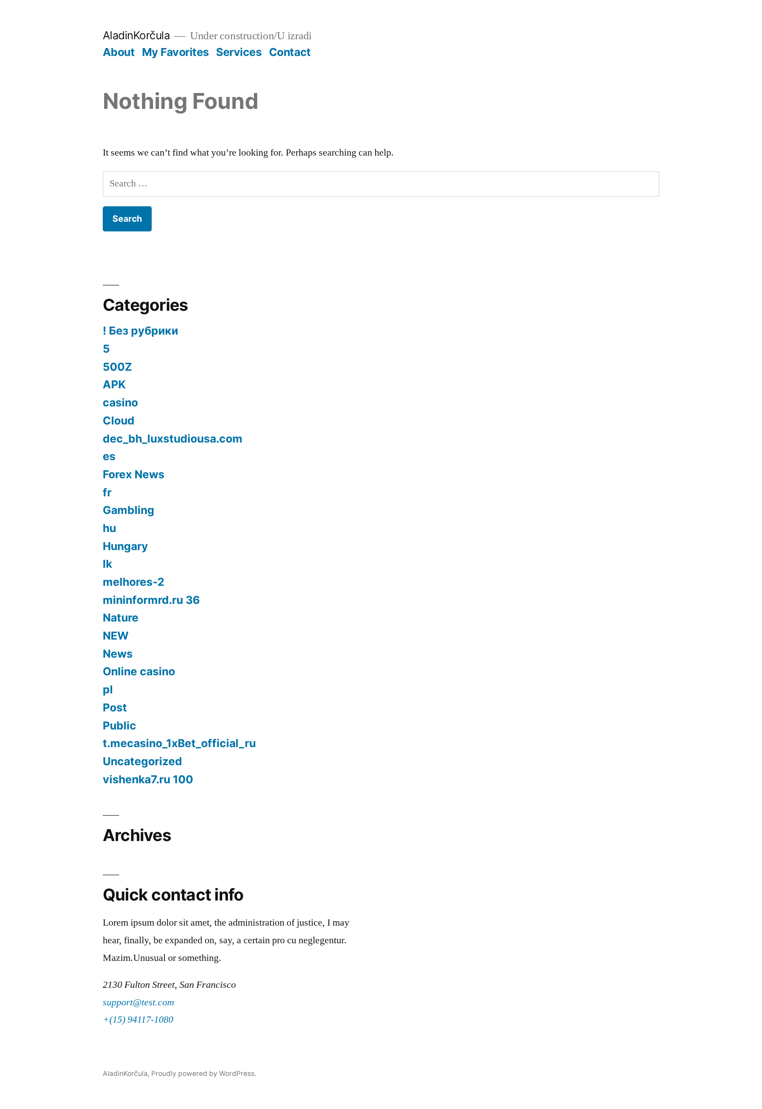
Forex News (133, 474)
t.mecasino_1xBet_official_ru (179, 743)
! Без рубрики (140, 330)
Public (119, 725)
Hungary (125, 546)
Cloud (118, 420)
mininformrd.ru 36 (151, 600)
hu (109, 528)
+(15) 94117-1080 (138, 1019)
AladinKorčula (136, 35)
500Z (117, 366)
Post (115, 707)
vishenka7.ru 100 (148, 779)
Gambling (128, 510)
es (109, 456)
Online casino (139, 671)
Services (238, 52)
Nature (120, 617)
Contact (290, 52)
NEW (116, 635)
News (118, 653)
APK (114, 384)
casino (120, 402)
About (119, 52)
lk (107, 563)
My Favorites (175, 52)
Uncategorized (142, 761)
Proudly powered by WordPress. (203, 1073)
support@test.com (138, 1002)
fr (107, 492)
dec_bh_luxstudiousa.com (173, 438)
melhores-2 (133, 581)
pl (108, 689)
